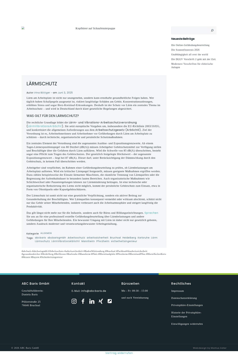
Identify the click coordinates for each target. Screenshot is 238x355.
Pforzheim (102, 241)
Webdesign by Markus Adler (210, 348)
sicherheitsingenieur (124, 241)
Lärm (154, 237)
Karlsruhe (144, 237)
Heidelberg (129, 237)
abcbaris (40, 237)
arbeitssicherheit (97, 237)
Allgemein (46, 233)
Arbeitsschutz (76, 237)
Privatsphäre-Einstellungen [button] (187, 305)
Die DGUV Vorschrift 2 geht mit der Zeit (193, 59)
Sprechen (151, 213)
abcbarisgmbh (57, 237)
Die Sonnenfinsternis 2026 (185, 50)
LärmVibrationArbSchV (65, 241)
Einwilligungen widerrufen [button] (187, 324)
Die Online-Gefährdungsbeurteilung (190, 45)
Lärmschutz (42, 241)
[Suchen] (212, 30)
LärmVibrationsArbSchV (45, 126)
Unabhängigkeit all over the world (189, 54)
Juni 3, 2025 (65, 92)
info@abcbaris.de (93, 291)
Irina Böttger (42, 92)
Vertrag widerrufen (119, 353)
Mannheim (88, 241)
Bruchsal (115, 237)
